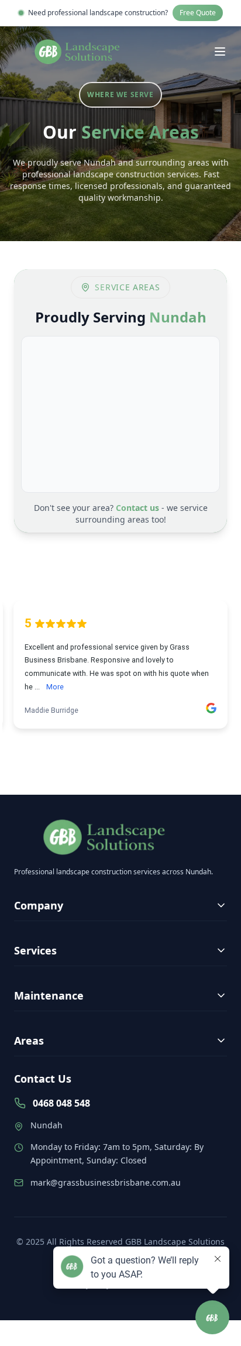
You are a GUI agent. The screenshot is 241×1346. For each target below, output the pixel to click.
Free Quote (198, 13)
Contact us (137, 507)
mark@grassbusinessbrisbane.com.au (105, 1182)
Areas (29, 1040)
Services (35, 950)
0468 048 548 (61, 1103)
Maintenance (49, 995)
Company (38, 905)
